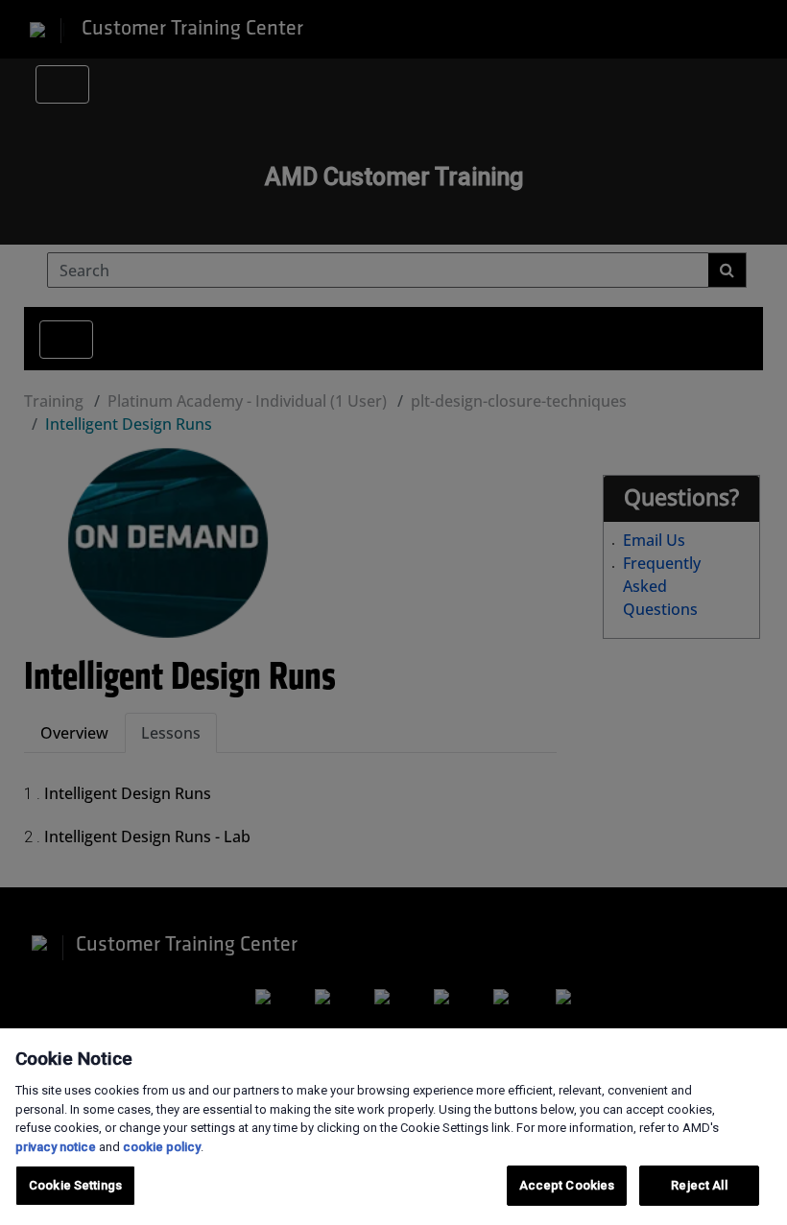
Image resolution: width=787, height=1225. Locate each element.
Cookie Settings (75, 1185)
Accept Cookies (567, 1185)
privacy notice (55, 1147)
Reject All (699, 1185)
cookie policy (162, 1147)
